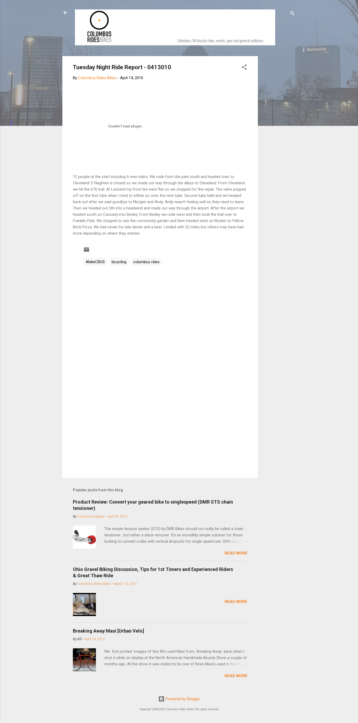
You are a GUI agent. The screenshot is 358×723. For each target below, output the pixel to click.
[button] (244, 68)
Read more (236, 553)
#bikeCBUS (95, 262)
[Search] (292, 14)
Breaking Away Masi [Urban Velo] (108, 631)
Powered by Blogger (182, 699)
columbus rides (146, 262)
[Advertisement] (278, 134)
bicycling (119, 262)
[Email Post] (86, 251)
